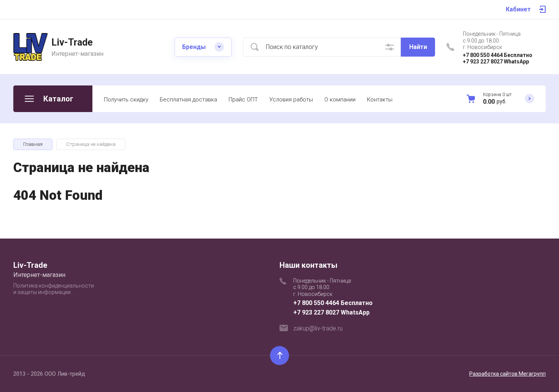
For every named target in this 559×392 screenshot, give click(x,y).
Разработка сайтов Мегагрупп (507, 374)
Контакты (379, 99)
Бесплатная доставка (188, 99)
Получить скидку (126, 99)
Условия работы (291, 99)
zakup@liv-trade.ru (318, 328)
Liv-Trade (72, 42)
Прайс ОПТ (243, 99)
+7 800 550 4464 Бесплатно (497, 55)
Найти (418, 47)
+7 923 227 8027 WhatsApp (496, 61)
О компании (340, 99)
